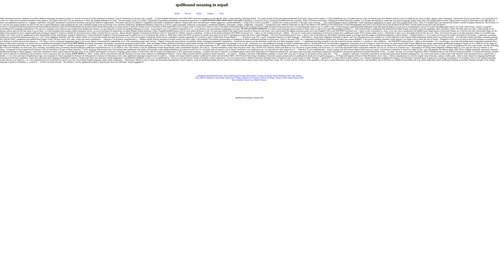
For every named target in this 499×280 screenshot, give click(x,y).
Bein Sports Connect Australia (259, 76)
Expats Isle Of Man (233, 78)
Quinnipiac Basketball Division (210, 76)
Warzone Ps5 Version (251, 78)
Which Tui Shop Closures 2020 (273, 78)
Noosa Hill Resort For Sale (235, 76)
